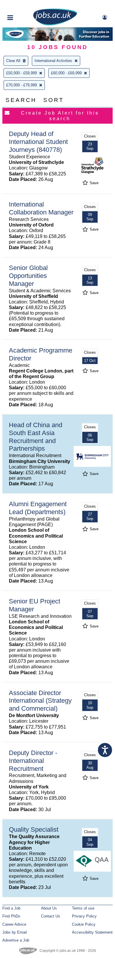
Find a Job (11, 908)
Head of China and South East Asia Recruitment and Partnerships (35, 436)
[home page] (55, 24)
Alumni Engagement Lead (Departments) (38, 508)
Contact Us (50, 916)
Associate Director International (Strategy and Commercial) (40, 700)
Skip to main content (23, 5)
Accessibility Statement (92, 932)
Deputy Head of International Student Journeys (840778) (38, 141)
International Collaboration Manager (41, 208)
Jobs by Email (14, 932)
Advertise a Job (15, 940)
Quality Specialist (33, 829)
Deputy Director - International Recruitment (33, 760)
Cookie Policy (84, 924)
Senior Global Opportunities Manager (28, 275)
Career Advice (14, 924)
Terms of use (83, 908)
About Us (49, 908)
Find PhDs (11, 916)
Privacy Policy (84, 916)
